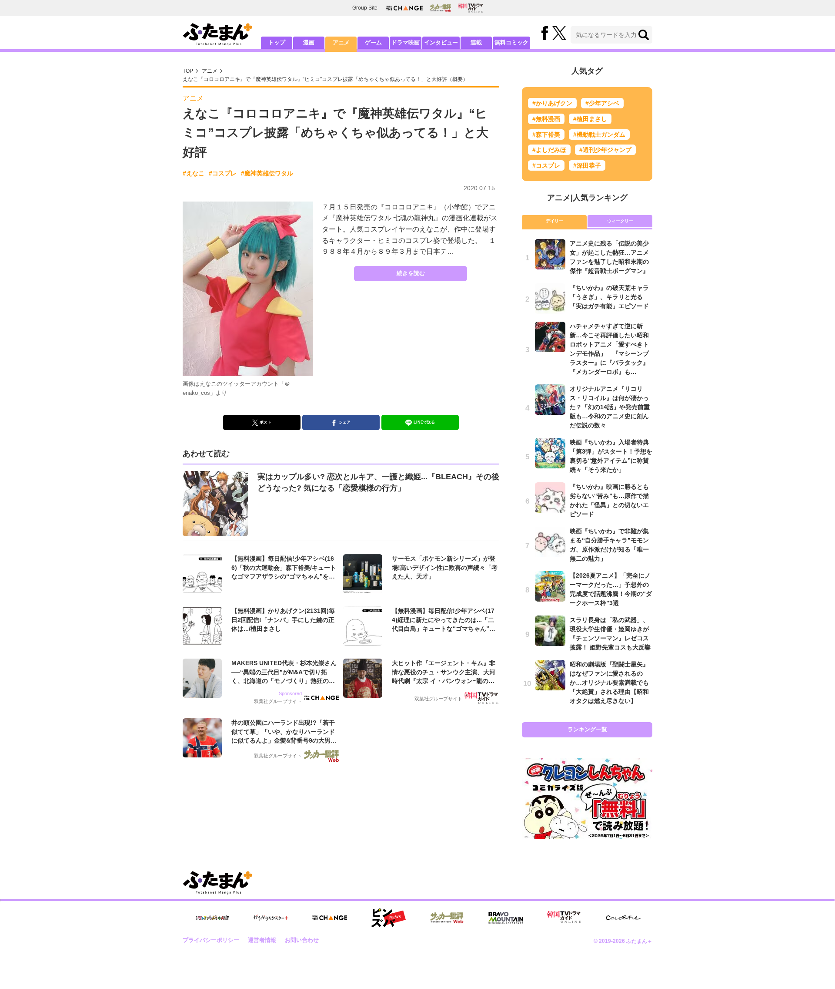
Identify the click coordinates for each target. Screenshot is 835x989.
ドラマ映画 (405, 42)
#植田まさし (590, 118)
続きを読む (411, 273)
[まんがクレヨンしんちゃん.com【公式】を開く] (212, 918)
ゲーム (373, 42)
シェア (345, 422)
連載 (476, 42)
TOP (188, 71)
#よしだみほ (549, 149)
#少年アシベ (602, 103)
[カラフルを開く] (623, 917)
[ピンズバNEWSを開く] (388, 918)
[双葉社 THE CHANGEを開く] (404, 8)
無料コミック (511, 42)
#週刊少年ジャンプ (605, 149)
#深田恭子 (587, 165)
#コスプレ (223, 173)
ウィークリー (620, 221)
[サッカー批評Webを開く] (440, 7)
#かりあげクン (552, 103)
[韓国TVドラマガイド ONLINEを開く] (470, 8)
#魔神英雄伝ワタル (267, 173)
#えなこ (193, 173)
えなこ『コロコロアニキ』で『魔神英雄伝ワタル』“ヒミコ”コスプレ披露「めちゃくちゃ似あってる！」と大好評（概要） (325, 79)
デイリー (554, 221)
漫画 (308, 42)
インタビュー (441, 42)
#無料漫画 (546, 118)
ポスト (265, 422)
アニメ (341, 42)
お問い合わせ (302, 940)
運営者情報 (262, 940)
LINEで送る (424, 422)
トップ (276, 42)
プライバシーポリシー (211, 940)
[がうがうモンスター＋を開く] (271, 918)
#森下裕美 (546, 134)
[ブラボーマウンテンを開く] (505, 918)
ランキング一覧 (587, 729)
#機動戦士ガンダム (599, 134)
